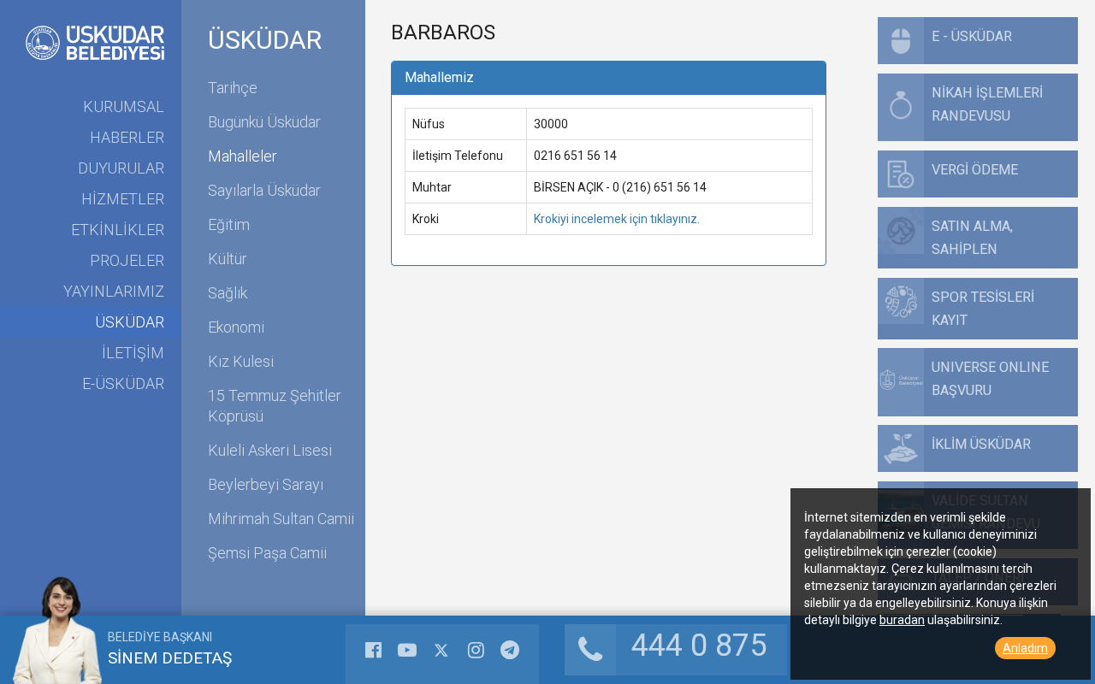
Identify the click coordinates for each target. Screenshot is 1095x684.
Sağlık (227, 293)
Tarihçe (232, 88)
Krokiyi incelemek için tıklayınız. (617, 219)
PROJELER (127, 260)
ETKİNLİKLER (117, 230)
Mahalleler (242, 156)
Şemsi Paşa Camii (267, 553)
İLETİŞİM (133, 353)
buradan (902, 620)
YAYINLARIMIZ (113, 291)
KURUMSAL (123, 106)
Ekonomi (236, 327)
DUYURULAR (121, 168)
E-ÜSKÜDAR (123, 383)
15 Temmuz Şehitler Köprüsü (274, 405)
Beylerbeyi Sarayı (265, 484)
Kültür (227, 259)
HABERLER (127, 137)
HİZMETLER (122, 199)
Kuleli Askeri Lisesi (270, 450)
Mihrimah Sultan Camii (281, 519)
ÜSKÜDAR (129, 322)
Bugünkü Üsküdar (264, 122)
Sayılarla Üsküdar (264, 190)
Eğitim (229, 224)
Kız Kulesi (241, 361)
